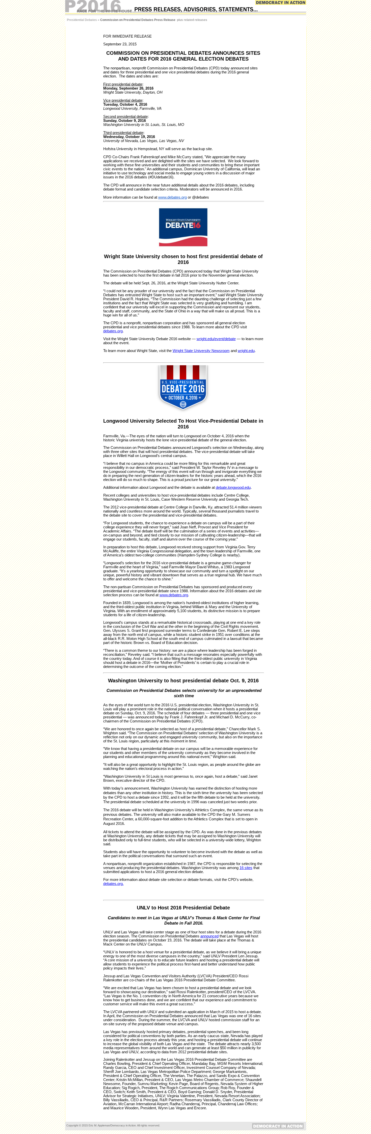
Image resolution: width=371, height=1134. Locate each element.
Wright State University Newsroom (201, 351)
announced (209, 936)
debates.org (113, 331)
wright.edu (246, 351)
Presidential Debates (82, 20)
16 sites (246, 868)
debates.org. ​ (113, 884)
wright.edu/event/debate (216, 339)
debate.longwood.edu (233, 487)
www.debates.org (172, 197)
